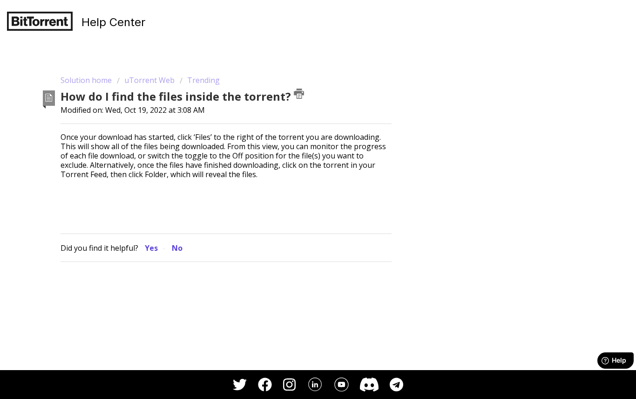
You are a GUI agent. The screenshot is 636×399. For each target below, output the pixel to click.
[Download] (300, 74)
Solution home (87, 80)
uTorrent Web (149, 80)
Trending (203, 80)
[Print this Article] (299, 94)
